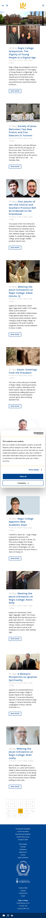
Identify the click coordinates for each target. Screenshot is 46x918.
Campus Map (23, 888)
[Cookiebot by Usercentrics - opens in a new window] (33, 433)
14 (32, 811)
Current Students (23, 831)
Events (23, 855)
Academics (23, 849)
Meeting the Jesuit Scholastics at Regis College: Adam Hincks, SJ (21, 291)
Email (23, 896)
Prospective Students (23, 829)
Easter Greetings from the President (23, 371)
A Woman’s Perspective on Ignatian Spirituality (23, 677)
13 (26, 811)
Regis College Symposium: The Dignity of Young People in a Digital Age (22, 53)
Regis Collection (23, 857)
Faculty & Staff (23, 840)
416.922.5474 (23, 893)
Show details (34, 470)
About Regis (23, 844)
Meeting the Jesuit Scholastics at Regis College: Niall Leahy (21, 753)
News (25, 60)
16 (14, 815)
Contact (23, 890)
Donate (23, 847)
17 (20, 815)
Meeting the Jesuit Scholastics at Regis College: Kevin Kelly (21, 598)
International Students (23, 834)
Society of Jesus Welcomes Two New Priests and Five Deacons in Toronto (23, 131)
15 (8, 815)
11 (14, 811)
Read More (15, 91)
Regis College (28, 761)
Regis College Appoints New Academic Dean (21, 521)
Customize (22, 483)
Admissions (23, 852)
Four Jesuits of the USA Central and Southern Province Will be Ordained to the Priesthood (22, 208)
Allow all (23, 476)
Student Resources (23, 837)
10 (8, 811)
